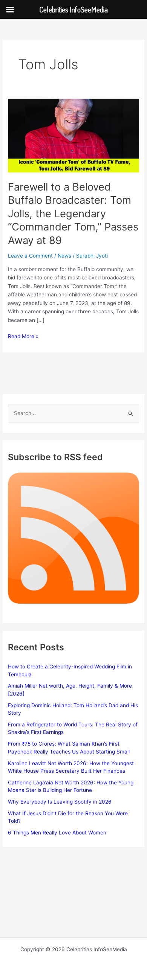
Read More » (23, 337)
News (64, 256)
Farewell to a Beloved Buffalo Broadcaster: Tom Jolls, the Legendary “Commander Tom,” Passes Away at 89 (73, 213)
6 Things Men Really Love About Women (57, 833)
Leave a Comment (30, 256)
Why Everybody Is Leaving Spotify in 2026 (60, 802)
